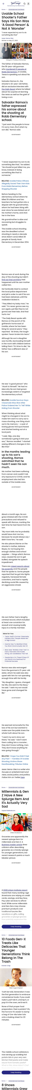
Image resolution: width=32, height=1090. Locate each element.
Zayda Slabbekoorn (8, 810)
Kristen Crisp (6, 966)
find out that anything (11, 279)
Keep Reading (16, 927)
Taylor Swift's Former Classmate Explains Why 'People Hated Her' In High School (17, 638)
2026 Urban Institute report (15, 890)
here (22, 777)
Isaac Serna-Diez (7, 38)
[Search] (24, 4)
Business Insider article (12, 844)
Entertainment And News (16, 9)
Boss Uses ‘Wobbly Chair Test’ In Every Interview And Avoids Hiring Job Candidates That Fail (17, 652)
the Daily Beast (8, 89)
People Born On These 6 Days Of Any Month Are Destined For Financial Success (17, 659)
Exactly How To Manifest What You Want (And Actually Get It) (16, 645)
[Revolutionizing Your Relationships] (16, 3)
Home (3, 9)
